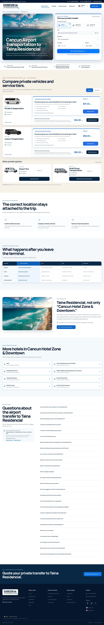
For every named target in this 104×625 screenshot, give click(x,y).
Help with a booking (97, 1)
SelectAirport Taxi (34, 179)
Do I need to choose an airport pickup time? (50, 477)
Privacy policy (69, 599)
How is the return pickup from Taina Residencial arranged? (54, 507)
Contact (68, 596)
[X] (95, 603)
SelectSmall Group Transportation (84, 179)
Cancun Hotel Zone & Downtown (12, 11)
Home (3, 11)
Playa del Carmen (32, 596)
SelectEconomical (92, 120)
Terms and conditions (71, 602)
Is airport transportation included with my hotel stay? (53, 513)
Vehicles (54, 6)
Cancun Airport (63, 6)
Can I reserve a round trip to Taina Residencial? (51, 454)
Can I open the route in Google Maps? (49, 536)
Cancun (30, 593)
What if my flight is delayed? (47, 471)
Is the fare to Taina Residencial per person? (50, 430)
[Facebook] (87, 603)
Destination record (9, 440)
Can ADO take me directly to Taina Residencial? (51, 524)
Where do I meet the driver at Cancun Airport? (51, 460)
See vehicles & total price (77, 51)
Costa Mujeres (31, 599)
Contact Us (72, 6)
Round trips (50, 596)
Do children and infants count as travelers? (50, 495)
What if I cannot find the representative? (50, 465)
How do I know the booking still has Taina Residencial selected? (55, 554)
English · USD (90, 607)
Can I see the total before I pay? (48, 436)
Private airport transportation (53, 593)
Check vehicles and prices (91, 574)
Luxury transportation (52, 599)
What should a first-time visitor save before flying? (52, 548)
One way (90, 90)
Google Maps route (17, 440)
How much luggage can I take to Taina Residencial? (52, 489)
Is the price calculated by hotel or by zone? (50, 424)
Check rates (95, 6)
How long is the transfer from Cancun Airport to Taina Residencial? (56, 413)
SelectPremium (90, 111)
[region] (52, 271)
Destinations (44, 6)
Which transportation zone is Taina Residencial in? (52, 418)
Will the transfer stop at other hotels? (49, 483)
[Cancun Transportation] (10, 6)
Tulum (30, 605)
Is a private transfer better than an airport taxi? (51, 518)
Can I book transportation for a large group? (50, 501)
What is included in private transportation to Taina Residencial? (55, 442)
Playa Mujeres (31, 602)
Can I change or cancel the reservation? (50, 542)
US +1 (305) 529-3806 (73, 1)
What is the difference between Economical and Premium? (54, 448)
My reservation (70, 593)
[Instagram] (91, 603)
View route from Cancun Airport (65, 327)
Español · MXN (91, 610)
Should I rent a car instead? (47, 530)
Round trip (97, 90)
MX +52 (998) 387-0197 (86, 1)
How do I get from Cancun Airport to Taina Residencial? (53, 407)
